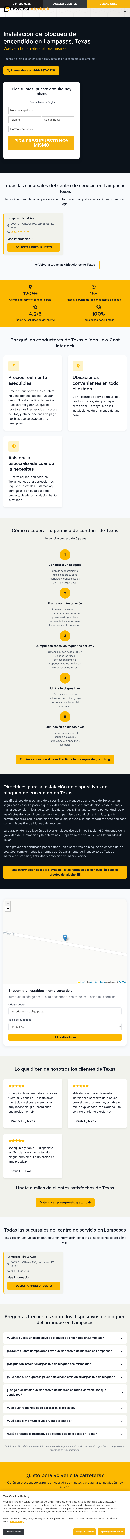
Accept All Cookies (84, 1531)
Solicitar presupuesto (33, 247)
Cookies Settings (13, 1531)
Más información (18, 1277)
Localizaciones (66, 1037)
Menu (125, 12)
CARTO (122, 982)
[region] (65, 1515)
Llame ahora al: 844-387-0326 (32, 70)
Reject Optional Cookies (111, 1531)
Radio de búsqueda (19, 1019)
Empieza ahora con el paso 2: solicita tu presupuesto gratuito (64, 759)
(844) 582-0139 (20, 232)
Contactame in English (43, 102)
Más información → (20, 239)
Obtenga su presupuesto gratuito (64, 1202)
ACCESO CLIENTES (65, 4)
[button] (65, 937)
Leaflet (83, 982)
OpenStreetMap (97, 982)
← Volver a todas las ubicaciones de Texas (65, 264)
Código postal (16, 1004)
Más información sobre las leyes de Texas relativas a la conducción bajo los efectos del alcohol (65, 872)
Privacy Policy (17, 1521)
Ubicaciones (108, 4)
